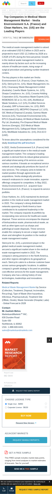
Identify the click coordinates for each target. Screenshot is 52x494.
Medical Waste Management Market (19, 287)
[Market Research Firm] (7, 3)
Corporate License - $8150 (18, 407)
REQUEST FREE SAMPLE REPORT (27, 391)
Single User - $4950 (15, 404)
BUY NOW (26, 416)
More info (37, 484)
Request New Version (25, 423)
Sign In (40, 3)
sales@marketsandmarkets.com (17, 330)
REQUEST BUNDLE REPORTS (26, 440)
